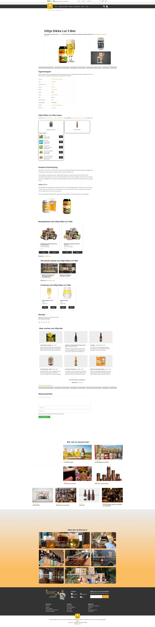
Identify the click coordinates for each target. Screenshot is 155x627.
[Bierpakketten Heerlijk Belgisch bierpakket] (108, 452)
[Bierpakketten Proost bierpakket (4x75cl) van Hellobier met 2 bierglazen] (112, 495)
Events (82, 6)
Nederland (54, 81)
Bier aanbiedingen (71, 607)
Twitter (74, 597)
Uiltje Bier (54, 107)
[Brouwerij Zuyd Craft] (89, 495)
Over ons (48, 605)
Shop (87, 6)
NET (51, 1)
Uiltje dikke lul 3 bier (59, 10)
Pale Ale (60, 34)
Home (49, 10)
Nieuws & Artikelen (63, 6)
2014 (53, 84)
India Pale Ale (71, 346)
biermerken (80, 382)
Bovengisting (55, 94)
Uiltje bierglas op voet (47, 300)
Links (89, 608)
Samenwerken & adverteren (52, 610)
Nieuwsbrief (91, 611)
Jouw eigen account (92, 610)
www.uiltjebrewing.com (57, 105)
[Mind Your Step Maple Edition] (100, 361)
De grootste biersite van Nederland (61, 1)
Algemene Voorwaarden (93, 605)
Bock (54, 369)
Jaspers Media (83, 622)
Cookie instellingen (50, 611)
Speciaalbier (54, 89)
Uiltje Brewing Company (57, 79)
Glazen (43, 302)
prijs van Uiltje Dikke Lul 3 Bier (78, 118)
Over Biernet (89, 1)
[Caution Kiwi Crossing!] (50, 337)
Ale (53, 345)
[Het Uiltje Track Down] (75, 361)
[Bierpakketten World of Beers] (42, 495)
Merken (71, 6)
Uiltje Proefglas (64, 300)
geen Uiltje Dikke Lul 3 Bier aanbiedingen (54, 118)
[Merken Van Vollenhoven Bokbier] (77, 473)
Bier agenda (69, 611)
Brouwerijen (77, 6)
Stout (106, 369)
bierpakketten (47, 256)
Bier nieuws (69, 608)
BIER (48, 1)
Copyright (90, 607)
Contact (79, 1)
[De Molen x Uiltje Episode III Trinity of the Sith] (75, 337)
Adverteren (83, 1)
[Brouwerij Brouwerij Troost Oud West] (65, 495)
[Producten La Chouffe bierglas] (77, 452)
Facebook (75, 594)
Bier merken (70, 605)
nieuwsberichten (51, 280)
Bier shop (69, 610)
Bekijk (43, 252)
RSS (83, 597)
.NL (54, 1)
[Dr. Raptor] (100, 337)
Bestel (54, 252)
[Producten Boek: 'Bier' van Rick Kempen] (108, 473)
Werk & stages (49, 608)
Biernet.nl (70, 622)
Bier (56, 6)
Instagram (84, 594)
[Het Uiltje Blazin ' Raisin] (50, 361)
